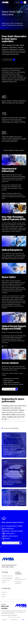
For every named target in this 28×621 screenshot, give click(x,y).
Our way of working (7, 59)
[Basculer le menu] (25, 2)
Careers (4, 594)
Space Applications (7, 578)
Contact (17, 2)
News (3, 597)
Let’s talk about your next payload (10, 543)
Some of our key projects (8, 389)
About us (4, 592)
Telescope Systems (7, 576)
